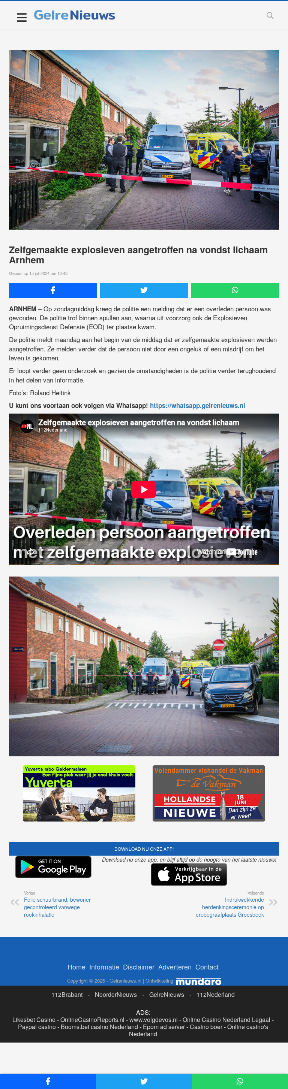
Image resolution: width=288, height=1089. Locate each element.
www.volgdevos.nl (153, 1019)
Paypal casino (37, 1026)
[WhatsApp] (235, 290)
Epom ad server (164, 1026)
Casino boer (206, 1026)
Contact (207, 966)
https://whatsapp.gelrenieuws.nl (197, 405)
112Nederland (215, 994)
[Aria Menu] (21, 17)
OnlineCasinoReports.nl (92, 1019)
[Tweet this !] (144, 290)
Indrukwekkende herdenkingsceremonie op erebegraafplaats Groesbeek (230, 904)
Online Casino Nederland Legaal (226, 1019)
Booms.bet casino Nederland (99, 1026)
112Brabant (66, 994)
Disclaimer (138, 966)
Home (77, 966)
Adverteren (175, 966)
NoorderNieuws (116, 994)
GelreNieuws (166, 994)
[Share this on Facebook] (53, 290)
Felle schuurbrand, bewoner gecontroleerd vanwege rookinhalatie (57, 904)
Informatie (104, 966)
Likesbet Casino (34, 1019)
